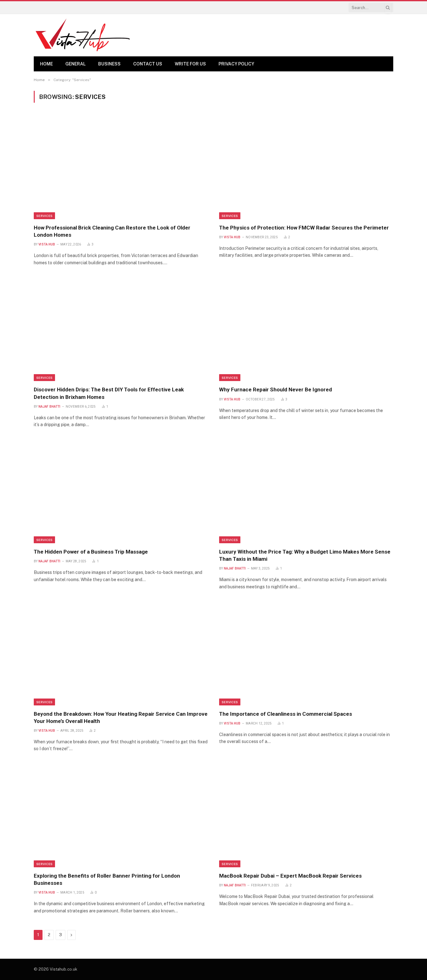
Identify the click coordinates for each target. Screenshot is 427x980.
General (75, 63)
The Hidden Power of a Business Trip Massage (91, 552)
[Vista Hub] (83, 35)
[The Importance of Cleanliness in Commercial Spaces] (306, 653)
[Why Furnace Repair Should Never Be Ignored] (306, 329)
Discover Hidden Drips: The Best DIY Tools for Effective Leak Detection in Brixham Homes (109, 393)
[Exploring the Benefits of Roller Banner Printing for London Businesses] (121, 816)
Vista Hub (46, 244)
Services (44, 216)
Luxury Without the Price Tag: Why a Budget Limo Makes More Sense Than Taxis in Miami (304, 555)
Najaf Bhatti (49, 406)
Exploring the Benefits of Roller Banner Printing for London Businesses (107, 879)
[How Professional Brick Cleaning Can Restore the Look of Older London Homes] (121, 167)
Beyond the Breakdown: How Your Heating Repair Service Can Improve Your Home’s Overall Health (121, 717)
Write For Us (190, 63)
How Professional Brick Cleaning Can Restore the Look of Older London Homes (112, 231)
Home (46, 63)
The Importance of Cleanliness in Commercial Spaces (285, 714)
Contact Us (147, 63)
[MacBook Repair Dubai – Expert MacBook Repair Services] (306, 816)
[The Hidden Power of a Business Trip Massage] (121, 491)
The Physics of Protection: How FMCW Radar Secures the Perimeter (304, 227)
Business (109, 63)
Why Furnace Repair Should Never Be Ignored (275, 389)
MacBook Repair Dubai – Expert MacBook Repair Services (290, 876)
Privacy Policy (236, 63)
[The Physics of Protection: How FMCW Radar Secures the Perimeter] (306, 167)
